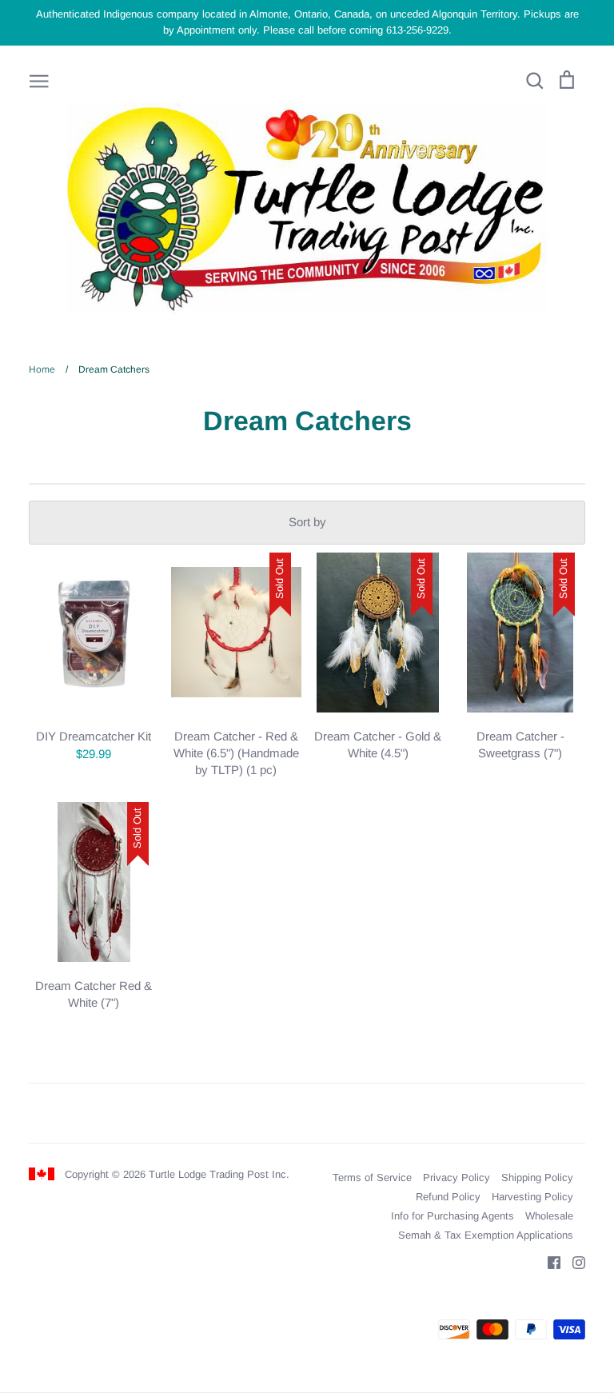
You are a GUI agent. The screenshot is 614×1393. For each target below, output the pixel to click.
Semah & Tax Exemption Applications (485, 1235)
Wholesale (549, 1216)
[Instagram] (572, 1261)
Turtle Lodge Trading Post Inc (217, 1174)
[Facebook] (548, 1261)
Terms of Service (372, 1177)
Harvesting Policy (532, 1197)
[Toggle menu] (39, 80)
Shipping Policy (537, 1177)
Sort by (307, 522)
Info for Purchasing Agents (452, 1216)
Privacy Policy (456, 1177)
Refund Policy (448, 1197)
